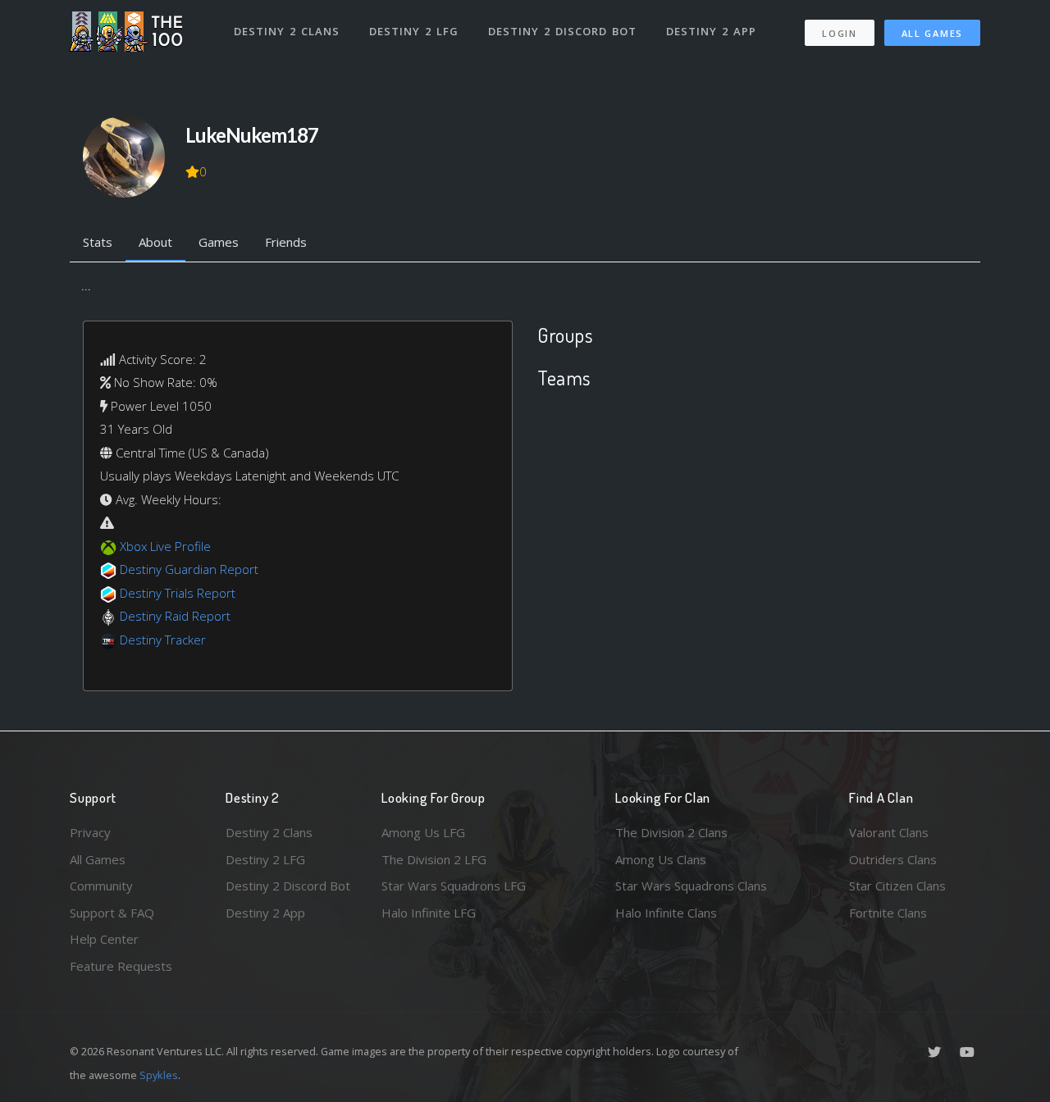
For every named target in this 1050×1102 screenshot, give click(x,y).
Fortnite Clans (888, 912)
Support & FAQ (112, 912)
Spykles (158, 1075)
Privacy (90, 832)
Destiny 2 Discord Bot (562, 31)
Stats (97, 242)
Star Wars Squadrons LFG (453, 885)
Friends (286, 242)
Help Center (104, 939)
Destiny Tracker (163, 639)
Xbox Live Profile (165, 546)
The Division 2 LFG (433, 859)
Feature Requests (121, 966)
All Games (932, 33)
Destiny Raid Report (175, 616)
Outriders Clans (893, 859)
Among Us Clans (660, 859)
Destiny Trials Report (177, 593)
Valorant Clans (889, 832)
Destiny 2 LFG (414, 31)
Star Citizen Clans (897, 885)
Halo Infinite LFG (428, 912)
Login (839, 33)
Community (101, 885)
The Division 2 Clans (671, 832)
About (155, 242)
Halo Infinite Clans (666, 912)
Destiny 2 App (711, 31)
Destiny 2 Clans (287, 31)
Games (219, 242)
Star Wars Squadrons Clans (691, 885)
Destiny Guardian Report (189, 569)
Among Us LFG (423, 832)
